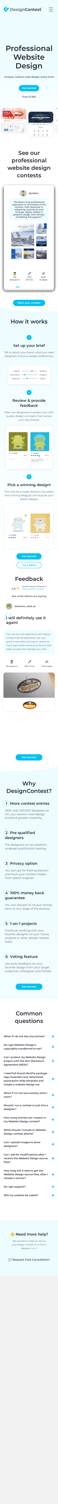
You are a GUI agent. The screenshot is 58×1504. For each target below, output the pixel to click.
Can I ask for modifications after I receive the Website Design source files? (26, 1158)
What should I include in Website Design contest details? (25, 1132)
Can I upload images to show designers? (22, 1144)
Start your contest (29, 302)
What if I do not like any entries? (24, 1036)
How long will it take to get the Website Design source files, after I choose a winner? (26, 1174)
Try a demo (29, 565)
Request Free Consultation (29, 1259)
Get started (29, 88)
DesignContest (23, 9)
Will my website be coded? (21, 1195)
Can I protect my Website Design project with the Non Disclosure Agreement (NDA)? (25, 1061)
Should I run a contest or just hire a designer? (26, 1107)
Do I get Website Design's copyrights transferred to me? (23, 1046)
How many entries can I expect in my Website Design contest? (25, 1119)
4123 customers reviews (33, 589)
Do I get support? (15, 1186)
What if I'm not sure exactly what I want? (25, 1095)
